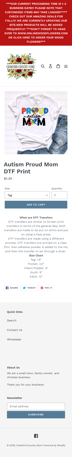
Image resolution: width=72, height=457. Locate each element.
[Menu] (66, 66)
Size (7, 188)
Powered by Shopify (54, 445)
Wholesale (14, 339)
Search (11, 320)
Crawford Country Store (29, 445)
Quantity (57, 188)
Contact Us (14, 330)
